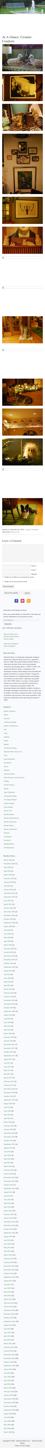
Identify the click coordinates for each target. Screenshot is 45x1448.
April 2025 (7, 871)
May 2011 (7, 1336)
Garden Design (9, 803)
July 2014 (7, 1196)
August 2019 (8, 971)
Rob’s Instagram (9, 646)
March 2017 (8, 1078)
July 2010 (7, 1373)
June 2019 (7, 978)
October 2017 (8, 1052)
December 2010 (9, 1354)
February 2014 (9, 1214)
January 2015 (8, 1174)
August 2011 (8, 1325)
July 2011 (7, 1329)
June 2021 (7, 900)
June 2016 (7, 1111)
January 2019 (8, 996)
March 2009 (8, 1432)
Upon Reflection (9, 792)
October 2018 (8, 1008)
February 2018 (9, 1037)
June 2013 (7, 1244)
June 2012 (7, 1288)
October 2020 (8, 919)
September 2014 (9, 1188)
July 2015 (7, 1151)
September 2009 (9, 1410)
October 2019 (8, 963)
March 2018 (8, 1033)
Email (33, 570)
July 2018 (7, 1019)
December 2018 (9, 1000)
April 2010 (7, 1384)
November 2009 (9, 1402)
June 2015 (7, 1155)
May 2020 (7, 937)
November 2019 (9, 960)
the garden (7, 763)
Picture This (15, 532)
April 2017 (7, 1074)
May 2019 (7, 982)
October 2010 (8, 1362)
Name (33, 566)
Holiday (6, 781)
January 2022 (8, 889)
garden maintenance (11, 726)
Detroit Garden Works (11, 636)
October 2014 (8, 1185)
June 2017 (7, 1067)
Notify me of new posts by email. (16, 581)
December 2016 (9, 1089)
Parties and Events (10, 829)
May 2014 (7, 1203)
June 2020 (7, 934)
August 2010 (8, 1369)
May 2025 (7, 867)
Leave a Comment (32, 529)
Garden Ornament (10, 822)
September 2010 (9, 1365)
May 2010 (7, 1380)
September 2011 (9, 1321)
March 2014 (8, 1211)
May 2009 (7, 1425)
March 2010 (8, 1388)
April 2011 (7, 1340)
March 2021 (8, 904)
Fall (5, 729)
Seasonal (7, 840)
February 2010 (9, 1391)
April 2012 (7, 1295)
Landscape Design (10, 796)
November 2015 (9, 1137)
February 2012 (9, 1303)
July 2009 (7, 1417)
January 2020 (8, 952)
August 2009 (8, 1414)
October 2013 (8, 1229)
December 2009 (9, 1399)
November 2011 (9, 1314)
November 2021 (9, 897)
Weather (7, 770)
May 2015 (7, 1159)
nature (6, 766)
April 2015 (7, 1162)
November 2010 (9, 1358)
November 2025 (9, 864)
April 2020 (7, 941)
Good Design (8, 807)
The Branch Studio (10, 748)
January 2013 (8, 1262)
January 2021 (8, 908)
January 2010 (8, 1395)
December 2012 (9, 1266)
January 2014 (8, 1218)
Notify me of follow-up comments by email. (19, 577)
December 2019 (9, 956)
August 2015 (8, 1148)
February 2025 (9, 878)
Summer (7, 718)
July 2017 (7, 1063)
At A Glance (8, 836)
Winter (6, 740)
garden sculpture (10, 711)
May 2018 (7, 1026)
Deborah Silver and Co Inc (13, 751)
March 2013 (8, 1255)
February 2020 (9, 948)
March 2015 (8, 1166)
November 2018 (9, 1004)
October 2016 (8, 1096)
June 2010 (7, 1377)
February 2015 (9, 1170)
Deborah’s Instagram (11, 644)
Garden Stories (9, 785)
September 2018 (9, 1011)
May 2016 (7, 1115)
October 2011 (8, 1318)
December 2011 (9, 1310)
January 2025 (8, 882)
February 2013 (9, 1258)
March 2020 (8, 945)
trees (5, 755)
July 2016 (7, 1107)
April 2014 (7, 1207)
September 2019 (9, 967)
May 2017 (7, 1070)
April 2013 (7, 1251)
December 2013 (9, 1222)
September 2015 (9, 1144)
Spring (6, 788)
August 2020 (8, 926)
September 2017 (9, 1055)
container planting (10, 722)
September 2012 (9, 1277)
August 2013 (8, 1236)
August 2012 (8, 1281)
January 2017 (8, 1085)
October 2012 (8, 1273)
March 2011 (8, 1343)
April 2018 (7, 1030)
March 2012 (8, 1299)
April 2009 (7, 1428)
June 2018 (7, 1022)
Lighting (6, 737)
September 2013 (9, 1233)
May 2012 (7, 1292)
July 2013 (7, 1240)
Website (34, 574)
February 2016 (9, 1126)
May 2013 (7, 1247)
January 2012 (8, 1306)
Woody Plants (8, 825)
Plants (6, 715)
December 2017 (9, 1044)
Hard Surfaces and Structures (14, 777)
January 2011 (8, 1351)
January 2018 (8, 1041)
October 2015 (8, 1140)
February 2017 (9, 1081)
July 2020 (7, 930)
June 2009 (7, 1421)
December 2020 (9, 912)
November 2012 (9, 1270)
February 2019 (9, 993)
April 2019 (7, 985)
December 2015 (9, 1133)
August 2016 (8, 1103)
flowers (6, 744)
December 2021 (9, 893)
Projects (6, 833)
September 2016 (9, 1100)
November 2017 (9, 1048)
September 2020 (9, 923)
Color (6, 733)
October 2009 (8, 1406)
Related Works (9, 844)
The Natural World (10, 800)
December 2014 (9, 1177)
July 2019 (7, 974)
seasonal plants (9, 774)
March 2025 (8, 875)
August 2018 (8, 1015)
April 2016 (7, 1118)
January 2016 (8, 1129)
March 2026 (8, 860)
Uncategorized (9, 847)
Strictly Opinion (9, 814)
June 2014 (7, 1199)
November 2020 (9, 915)
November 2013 (9, 1225)
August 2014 (8, 1192)
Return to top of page (22, 1445)
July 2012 (7, 1284)
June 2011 (7, 1332)
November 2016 (9, 1092)
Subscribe (7, 624)
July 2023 (7, 886)
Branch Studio (9, 639)
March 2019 (8, 989)
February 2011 (9, 1347)
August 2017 (8, 1059)
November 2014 (9, 1181)
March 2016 (8, 1122)
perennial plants (9, 759)
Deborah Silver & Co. (22, 16)
